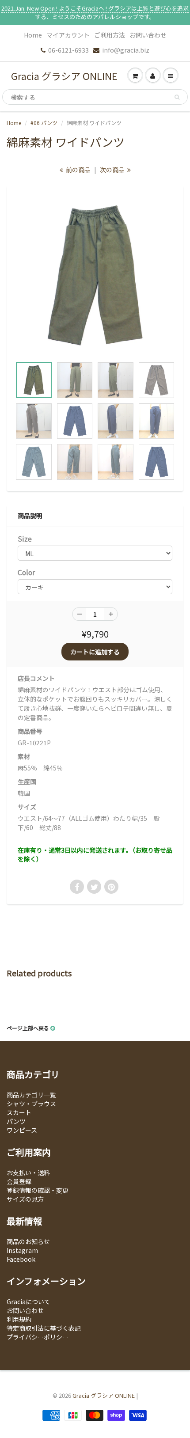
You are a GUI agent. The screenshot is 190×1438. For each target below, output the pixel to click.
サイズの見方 (25, 1199)
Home (33, 34)
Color (26, 572)
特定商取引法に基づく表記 (44, 1328)
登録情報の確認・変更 (37, 1190)
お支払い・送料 (28, 1172)
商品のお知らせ (28, 1241)
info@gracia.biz (125, 50)
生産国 (27, 781)
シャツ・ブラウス (31, 1103)
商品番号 (30, 731)
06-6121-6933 (68, 50)
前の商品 (78, 169)
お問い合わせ (148, 34)
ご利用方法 (109, 34)
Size (25, 538)
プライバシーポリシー (37, 1336)
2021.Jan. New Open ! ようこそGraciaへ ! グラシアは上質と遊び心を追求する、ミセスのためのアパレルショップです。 (95, 12)
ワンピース (22, 1130)
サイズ (27, 806)
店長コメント (36, 678)
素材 (24, 756)
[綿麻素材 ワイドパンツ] (95, 275)
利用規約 (19, 1319)
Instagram (22, 1250)
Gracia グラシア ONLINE (64, 75)
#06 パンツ (43, 122)
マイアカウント (68, 34)
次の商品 (113, 169)
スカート (19, 1112)
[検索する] (177, 97)
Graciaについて (28, 1301)
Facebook (21, 1259)
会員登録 (19, 1181)
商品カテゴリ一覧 (31, 1094)
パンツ (16, 1121)
